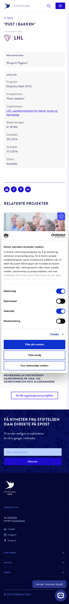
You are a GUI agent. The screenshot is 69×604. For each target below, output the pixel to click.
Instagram (12, 534)
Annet (7, 572)
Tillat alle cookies (34, 344)
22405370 (12, 517)
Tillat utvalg (34, 355)
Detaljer (54, 334)
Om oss (8, 562)
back (10, 18)
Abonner (33, 461)
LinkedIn (11, 529)
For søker (10, 552)
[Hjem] (34, 488)
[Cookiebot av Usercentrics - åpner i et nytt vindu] (51, 236)
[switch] (60, 301)
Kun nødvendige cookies (34, 365)
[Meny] (60, 6)
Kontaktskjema (18, 520)
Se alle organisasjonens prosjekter (34, 395)
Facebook (12, 540)
